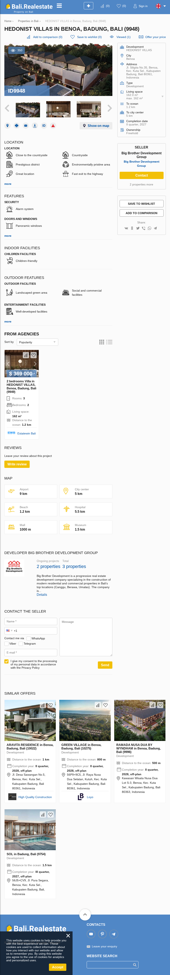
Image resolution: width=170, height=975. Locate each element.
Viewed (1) (124, 37)
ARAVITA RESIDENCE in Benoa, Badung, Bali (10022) (30, 746)
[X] (138, 228)
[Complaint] (53, 126)
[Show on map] (7, 126)
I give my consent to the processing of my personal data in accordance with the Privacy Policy (34, 664)
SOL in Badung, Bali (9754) (26, 854)
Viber (12, 643)
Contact (141, 175)
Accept (57, 967)
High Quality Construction (35, 797)
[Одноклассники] (132, 228)
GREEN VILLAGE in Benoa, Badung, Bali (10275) (81, 746)
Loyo (90, 797)
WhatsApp (38, 638)
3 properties (74, 566)
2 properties (48, 566)
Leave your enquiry (104, 946)
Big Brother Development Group (141, 163)
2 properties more (141, 184)
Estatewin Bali (26, 433)
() (108, 5)
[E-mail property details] (26, 126)
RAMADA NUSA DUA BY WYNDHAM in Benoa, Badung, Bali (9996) (138, 748)
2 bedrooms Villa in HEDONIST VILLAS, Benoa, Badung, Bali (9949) (21, 386)
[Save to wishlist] (33, 355)
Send (105, 665)
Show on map (98, 126)
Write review (17, 464)
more (7, 183)
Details (42, 594)
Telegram (30, 643)
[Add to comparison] (26, 355)
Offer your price (155, 37)
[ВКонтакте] (126, 228)
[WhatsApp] (149, 228)
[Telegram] (155, 228)
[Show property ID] (44, 126)
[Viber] (144, 228)
